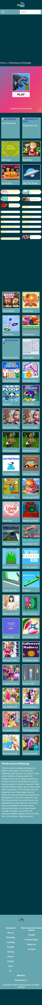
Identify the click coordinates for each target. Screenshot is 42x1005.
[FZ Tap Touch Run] (31, 563)
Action (10, 956)
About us (31, 944)
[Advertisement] (21, 38)
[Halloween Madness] (31, 656)
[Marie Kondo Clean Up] (11, 610)
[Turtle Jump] (11, 493)
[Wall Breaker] (31, 400)
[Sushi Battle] (11, 307)
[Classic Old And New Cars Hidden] (31, 470)
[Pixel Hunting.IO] (11, 447)
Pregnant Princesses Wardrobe (17, 683)
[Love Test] (11, 517)
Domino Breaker (10, 567)
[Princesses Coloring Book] (11, 750)
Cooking (10, 942)
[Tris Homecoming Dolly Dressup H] (31, 750)
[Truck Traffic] (31, 680)
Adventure (5, 217)
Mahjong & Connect (9, 238)
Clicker (25, 212)
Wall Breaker (28, 404)
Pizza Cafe (7, 183)
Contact (31, 949)
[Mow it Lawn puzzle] (31, 610)
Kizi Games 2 (13, 192)
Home (3, 63)
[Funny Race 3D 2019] (11, 587)
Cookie (31, 935)
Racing (34, 199)
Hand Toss (8, 637)
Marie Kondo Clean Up (13, 613)
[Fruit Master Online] (31, 633)
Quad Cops (28, 311)
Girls (10, 966)
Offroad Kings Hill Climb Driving (17, 544)
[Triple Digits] (31, 354)
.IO (2, 212)
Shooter (25, 207)
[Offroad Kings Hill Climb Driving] (11, 540)
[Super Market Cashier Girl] (31, 703)
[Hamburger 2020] (31, 493)
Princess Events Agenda (14, 660)
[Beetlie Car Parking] (31, 517)
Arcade (10, 947)
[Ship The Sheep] (31, 179)
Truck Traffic (29, 683)
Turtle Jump (8, 497)
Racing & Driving (7, 227)
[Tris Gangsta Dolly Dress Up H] (31, 726)
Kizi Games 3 (35, 192)
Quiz (2, 222)
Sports (10, 932)
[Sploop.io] (11, 400)
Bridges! (26, 590)
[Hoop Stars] (11, 330)
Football (25, 227)
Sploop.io (7, 404)
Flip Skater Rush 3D (12, 357)
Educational (27, 217)
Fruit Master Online (31, 637)
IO (32, 237)
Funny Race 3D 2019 (12, 590)
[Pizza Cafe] (10, 179)
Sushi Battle (8, 311)
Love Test (7, 520)
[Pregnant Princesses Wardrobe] (11, 680)
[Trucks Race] (31, 330)
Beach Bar (27, 160)
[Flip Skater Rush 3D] (11, 343)
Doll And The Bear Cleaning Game (18, 427)
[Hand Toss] (11, 633)
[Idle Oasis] (10, 156)
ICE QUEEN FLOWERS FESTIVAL (17, 707)
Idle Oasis (6, 160)
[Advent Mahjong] (11, 377)
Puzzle (3, 232)
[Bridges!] (31, 587)
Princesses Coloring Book (15, 753)
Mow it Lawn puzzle (32, 613)
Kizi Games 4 (13, 199)
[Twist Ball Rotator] (11, 470)
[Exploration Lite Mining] (31, 121)
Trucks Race (29, 334)
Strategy (25, 222)
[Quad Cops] (31, 307)
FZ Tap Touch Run (31, 567)
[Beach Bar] (31, 156)
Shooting (13, 205)
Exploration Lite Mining (31, 125)
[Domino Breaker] (11, 563)
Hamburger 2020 (30, 497)
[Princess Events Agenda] (11, 656)
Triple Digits (28, 357)
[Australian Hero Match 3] (31, 540)
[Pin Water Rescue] (31, 377)
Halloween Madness (32, 660)
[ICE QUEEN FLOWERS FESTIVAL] (11, 703)
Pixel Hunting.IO (10, 450)
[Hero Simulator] (9, 119)
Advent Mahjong (10, 381)
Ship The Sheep (30, 183)
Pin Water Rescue (31, 381)
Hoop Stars (8, 334)
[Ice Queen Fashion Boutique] (11, 726)
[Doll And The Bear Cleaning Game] (11, 424)
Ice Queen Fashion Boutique (16, 730)
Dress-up (25, 232)
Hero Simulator (9, 123)
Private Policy (31, 939)
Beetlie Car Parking (31, 520)
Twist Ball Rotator (11, 474)
